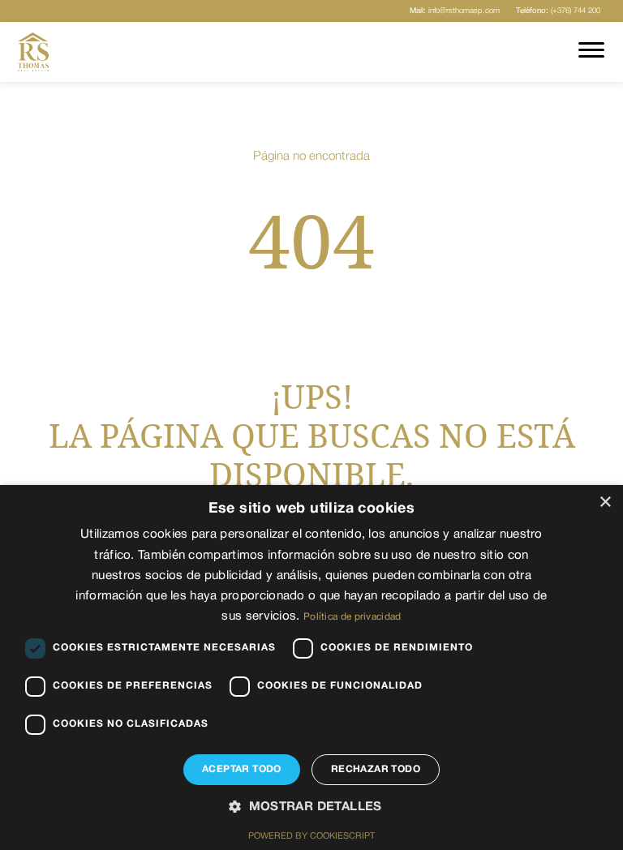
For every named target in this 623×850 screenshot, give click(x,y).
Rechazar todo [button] (375, 769)
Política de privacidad (352, 616)
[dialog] (311, 667)
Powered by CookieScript (311, 836)
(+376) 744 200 (558, 11)
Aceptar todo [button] (241, 769)
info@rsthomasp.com (455, 11)
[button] (311, 807)
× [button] (605, 502)
